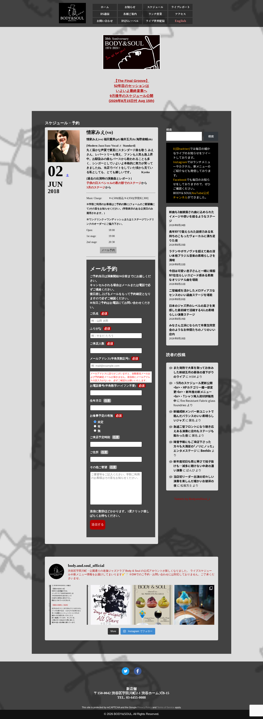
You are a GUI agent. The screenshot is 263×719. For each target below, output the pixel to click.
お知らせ (130, 7)
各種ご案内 (130, 14)
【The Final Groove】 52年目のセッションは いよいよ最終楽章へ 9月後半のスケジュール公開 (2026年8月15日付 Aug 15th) (131, 91)
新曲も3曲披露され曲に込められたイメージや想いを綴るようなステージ (192, 216)
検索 (169, 130)
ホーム (105, 7)
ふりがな (95, 328)
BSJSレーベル (130, 21)
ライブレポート (180, 7)
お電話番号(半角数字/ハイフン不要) (113, 385)
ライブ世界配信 (155, 21)
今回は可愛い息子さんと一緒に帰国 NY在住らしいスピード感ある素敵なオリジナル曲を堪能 (192, 275)
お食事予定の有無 (101, 415)
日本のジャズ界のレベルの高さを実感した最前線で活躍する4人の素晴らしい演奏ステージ (192, 310)
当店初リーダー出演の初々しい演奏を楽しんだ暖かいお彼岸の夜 (193, 481)
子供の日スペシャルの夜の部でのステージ (113, 182)
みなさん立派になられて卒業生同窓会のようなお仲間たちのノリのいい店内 (192, 329)
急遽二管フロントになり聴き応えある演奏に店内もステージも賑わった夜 (193, 431)
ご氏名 (94, 313)
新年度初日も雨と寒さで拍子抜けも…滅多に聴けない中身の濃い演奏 (193, 465)
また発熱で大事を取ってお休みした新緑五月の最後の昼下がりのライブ (193, 372)
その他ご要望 (98, 467)
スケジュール (155, 7)
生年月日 (95, 400)
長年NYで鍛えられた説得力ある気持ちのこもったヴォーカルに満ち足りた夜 (192, 235)
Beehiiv (206, 451)
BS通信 (104, 14)
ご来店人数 (97, 343)
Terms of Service (165, 707)
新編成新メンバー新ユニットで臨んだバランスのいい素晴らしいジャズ (193, 415)
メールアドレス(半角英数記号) (109, 358)
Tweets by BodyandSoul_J (192, 499)
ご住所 (94, 452)
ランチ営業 (155, 14)
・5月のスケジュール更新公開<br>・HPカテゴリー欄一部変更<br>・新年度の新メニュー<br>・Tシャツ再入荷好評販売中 (193, 392)
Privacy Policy (144, 707)
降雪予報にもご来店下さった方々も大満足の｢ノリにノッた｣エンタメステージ (193, 446)
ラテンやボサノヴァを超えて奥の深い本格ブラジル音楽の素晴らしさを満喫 (192, 255)
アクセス (180, 14)
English (180, 21)
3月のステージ (95, 187)
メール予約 (108, 250)
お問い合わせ (105, 21)
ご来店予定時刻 (100, 437)
